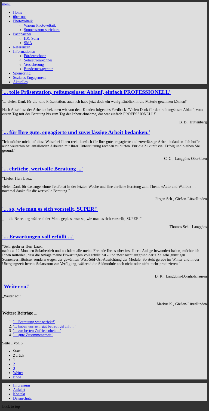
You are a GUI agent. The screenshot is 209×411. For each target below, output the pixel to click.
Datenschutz (22, 398)
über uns (19, 17)
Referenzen (21, 47)
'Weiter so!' (16, 286)
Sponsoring (21, 73)
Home (17, 12)
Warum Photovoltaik (40, 25)
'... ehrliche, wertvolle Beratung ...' (42, 169)
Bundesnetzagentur (38, 69)
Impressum (21, 385)
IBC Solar (31, 38)
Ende (17, 377)
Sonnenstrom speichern (42, 30)
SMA (28, 43)
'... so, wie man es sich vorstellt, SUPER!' (50, 209)
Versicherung (34, 65)
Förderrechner (35, 56)
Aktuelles (20, 82)
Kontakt (19, 394)
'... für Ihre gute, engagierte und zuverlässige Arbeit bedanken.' (76, 132)
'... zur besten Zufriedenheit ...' (37, 331)
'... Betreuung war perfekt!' (34, 322)
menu (6, 4)
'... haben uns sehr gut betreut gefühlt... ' (44, 326)
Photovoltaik (23, 21)
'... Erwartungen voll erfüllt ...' (38, 236)
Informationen (24, 51)
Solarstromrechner (38, 60)
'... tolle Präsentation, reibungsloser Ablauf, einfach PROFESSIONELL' (86, 92)
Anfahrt (19, 390)
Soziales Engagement (29, 78)
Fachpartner (22, 34)
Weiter (18, 373)
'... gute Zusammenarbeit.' (33, 335)
